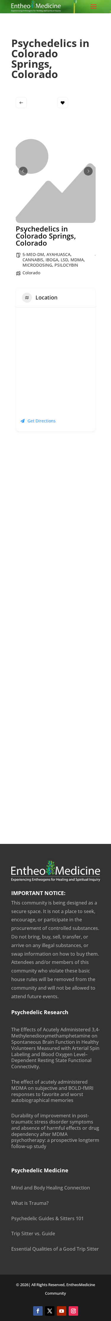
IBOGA (52, 259)
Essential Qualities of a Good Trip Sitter (55, 1249)
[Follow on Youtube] (61, 1311)
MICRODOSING (37, 265)
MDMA (77, 259)
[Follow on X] (49, 1311)
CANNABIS (32, 259)
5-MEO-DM (33, 254)
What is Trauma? (30, 1203)
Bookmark (62, 102)
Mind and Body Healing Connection (50, 1187)
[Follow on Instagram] (73, 1311)
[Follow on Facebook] (38, 1311)
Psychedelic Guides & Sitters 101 (47, 1218)
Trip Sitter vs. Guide (33, 1233)
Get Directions (42, 421)
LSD (64, 259)
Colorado (31, 272)
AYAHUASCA (58, 254)
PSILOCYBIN (66, 265)
